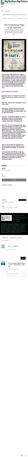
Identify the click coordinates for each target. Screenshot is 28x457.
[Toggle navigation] (2, 7)
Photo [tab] (17, 246)
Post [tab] (10, 246)
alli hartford (17, 264)
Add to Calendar (22, 199)
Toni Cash (10, 263)
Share (21, 18)
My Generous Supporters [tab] (16, 237)
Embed (25, 18)
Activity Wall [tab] (5, 237)
